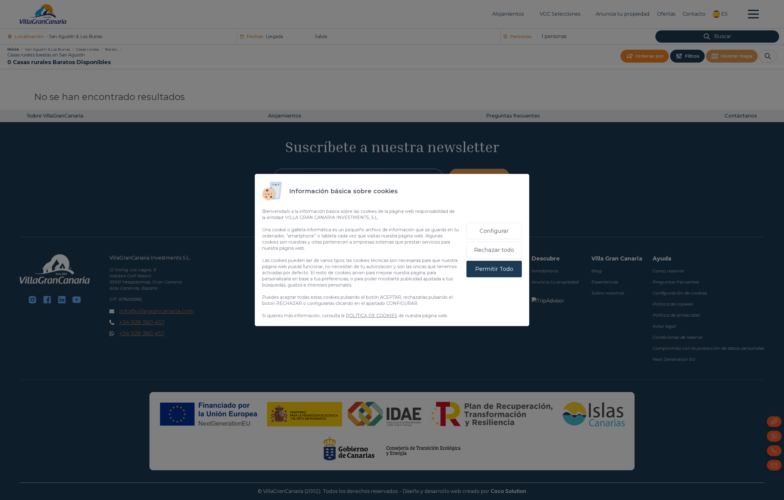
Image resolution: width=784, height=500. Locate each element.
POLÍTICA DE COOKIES (371, 315)
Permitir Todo (494, 269)
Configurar (494, 231)
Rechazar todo (494, 250)
